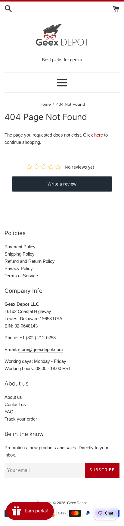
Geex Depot (77, 503)
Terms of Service (21, 275)
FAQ (9, 411)
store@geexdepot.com (40, 349)
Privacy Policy (19, 268)
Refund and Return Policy (30, 261)
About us (13, 397)
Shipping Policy (20, 254)
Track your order (21, 418)
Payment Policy (20, 246)
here (98, 134)
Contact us (15, 404)
